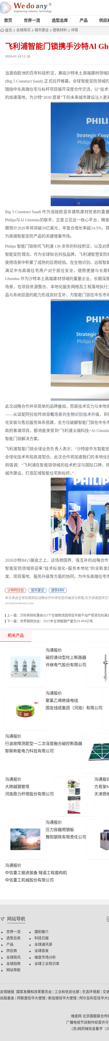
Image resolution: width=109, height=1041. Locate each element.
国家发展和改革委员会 (34, 992)
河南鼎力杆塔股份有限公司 (29, 794)
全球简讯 (23, 30)
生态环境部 (91, 992)
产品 (84, 20)
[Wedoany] (26, 8)
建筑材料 (60, 30)
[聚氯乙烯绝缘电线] (25, 710)
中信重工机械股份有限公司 (29, 880)
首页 (8, 20)
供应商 (11, 951)
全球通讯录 (43, 945)
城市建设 (41, 30)
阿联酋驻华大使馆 (31, 998)
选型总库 (60, 20)
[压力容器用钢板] (25, 839)
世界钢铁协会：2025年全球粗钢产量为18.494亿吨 (56, 621)
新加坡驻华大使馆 (63, 998)
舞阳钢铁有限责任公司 (66, 837)
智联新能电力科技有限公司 (29, 751)
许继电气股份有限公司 (66, 665)
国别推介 (41, 932)
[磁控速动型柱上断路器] (25, 667)
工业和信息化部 (67, 992)
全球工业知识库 (46, 964)
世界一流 (32, 20)
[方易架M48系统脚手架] (74, 796)
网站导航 (13, 970)
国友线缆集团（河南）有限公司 (74, 708)
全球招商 (13, 964)
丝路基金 (7, 998)
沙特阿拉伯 (15, 590)
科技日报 (41, 938)
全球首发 (41, 951)
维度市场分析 (45, 957)
